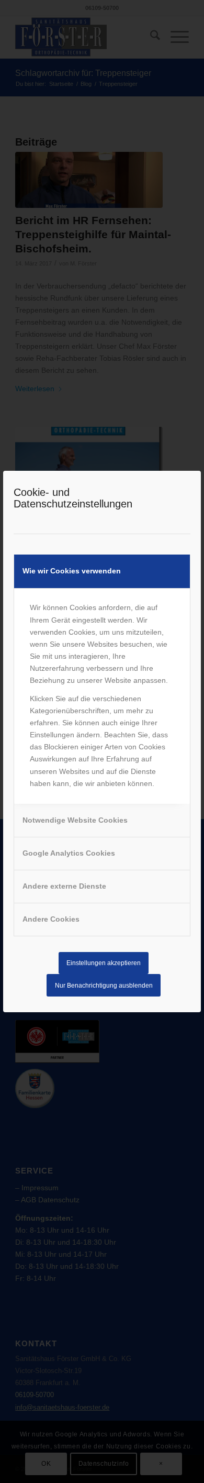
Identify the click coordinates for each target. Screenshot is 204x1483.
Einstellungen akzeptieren (103, 963)
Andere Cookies (51, 919)
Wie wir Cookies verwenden (71, 571)
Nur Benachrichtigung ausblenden (104, 985)
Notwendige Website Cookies (75, 820)
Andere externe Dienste (64, 886)
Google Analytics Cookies (68, 853)
